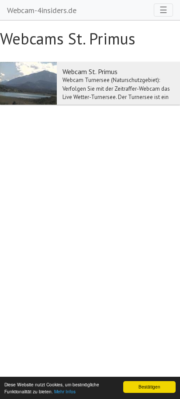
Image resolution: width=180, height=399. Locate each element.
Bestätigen (149, 386)
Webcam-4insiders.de (41, 10)
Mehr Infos (65, 391)
